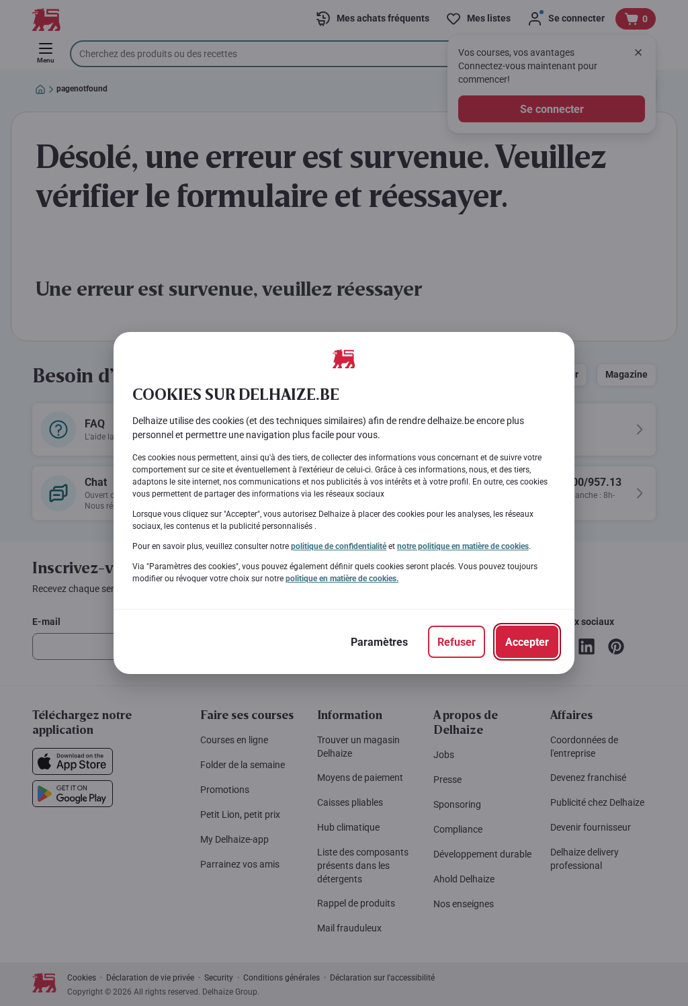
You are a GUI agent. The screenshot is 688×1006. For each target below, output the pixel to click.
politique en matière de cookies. (342, 578)
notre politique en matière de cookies (463, 546)
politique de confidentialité (338, 546)
